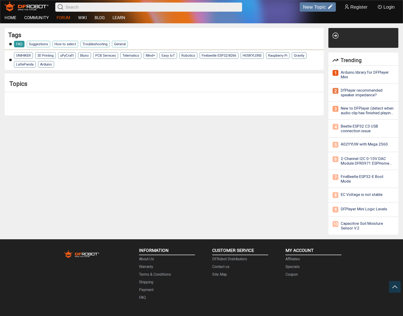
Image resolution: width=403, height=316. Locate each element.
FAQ (19, 44)
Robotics (188, 55)
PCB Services (105, 55)
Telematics (130, 55)
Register (359, 7)
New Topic (314, 7)
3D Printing (45, 55)
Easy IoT (168, 55)
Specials (292, 266)
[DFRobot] (26, 7)
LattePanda (25, 64)
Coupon (291, 274)
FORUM (63, 17)
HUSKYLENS (252, 55)
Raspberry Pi (277, 55)
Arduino (46, 64)
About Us (146, 259)
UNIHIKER (23, 55)
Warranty (146, 266)
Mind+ (150, 55)
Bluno (84, 55)
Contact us (220, 266)
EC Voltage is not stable (361, 194)
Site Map (219, 274)
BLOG (100, 17)
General (120, 44)
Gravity (299, 55)
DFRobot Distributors (229, 259)
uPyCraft (67, 55)
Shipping (146, 282)
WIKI (82, 17)
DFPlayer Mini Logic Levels (364, 209)
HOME (10, 17)
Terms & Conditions (155, 274)
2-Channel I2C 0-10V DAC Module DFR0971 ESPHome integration (365, 163)
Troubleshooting (95, 44)
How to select (65, 44)
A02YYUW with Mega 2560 (364, 144)
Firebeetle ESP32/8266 (219, 55)
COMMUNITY (36, 17)
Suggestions (38, 44)
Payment (146, 290)
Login (389, 7)
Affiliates (292, 259)
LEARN (119, 17)
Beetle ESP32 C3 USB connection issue (359, 128)
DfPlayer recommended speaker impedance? (361, 92)
